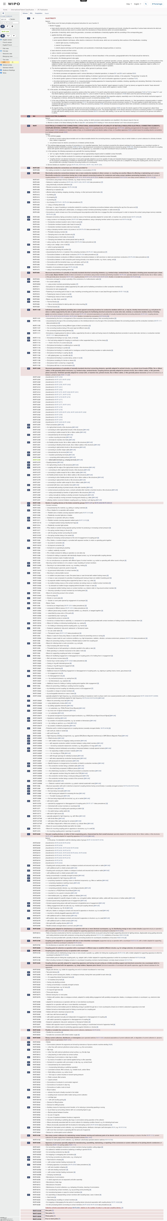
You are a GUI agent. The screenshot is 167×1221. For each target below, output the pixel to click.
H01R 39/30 (36, 1080)
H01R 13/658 (37, 736)
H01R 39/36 (36, 1087)
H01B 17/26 (122, 291)
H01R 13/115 (37, 523)
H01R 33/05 (36, 972)
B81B (95, 122)
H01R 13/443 (37, 595)
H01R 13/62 (36, 656)
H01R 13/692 (37, 796)
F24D (143, 92)
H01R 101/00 (91, 840)
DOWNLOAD (9, 16)
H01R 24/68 (74, 848)
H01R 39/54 (36, 1117)
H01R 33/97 (36, 1024)
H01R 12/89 (36, 497)
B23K (134, 73)
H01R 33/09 (36, 980)
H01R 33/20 (36, 985)
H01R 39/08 (36, 1049)
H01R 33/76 (36, 997)
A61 (86, 71)
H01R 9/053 (36, 284)
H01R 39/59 (36, 1125)
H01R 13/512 (37, 618)
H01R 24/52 (36, 893)
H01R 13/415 (37, 570)
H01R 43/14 (36, 1187)
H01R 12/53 (66, 379)
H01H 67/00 (108, 1140)
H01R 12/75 (66, 394)
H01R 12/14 (36, 392)
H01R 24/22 (58, 855)
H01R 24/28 (58, 848)
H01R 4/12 (36, 195)
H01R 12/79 (58, 410)
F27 (157, 92)
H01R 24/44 (36, 883)
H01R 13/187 (37, 535)
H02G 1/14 (72, 1145)
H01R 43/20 (36, 1195)
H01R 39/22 (36, 1067)
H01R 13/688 (37, 793)
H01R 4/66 (36, 262)
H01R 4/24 (66, 202)
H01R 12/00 (98, 165)
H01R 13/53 (36, 636)
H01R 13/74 (36, 831)
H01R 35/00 (123, 177)
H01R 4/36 (36, 227)
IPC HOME (2, 16)
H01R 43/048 (37, 1165)
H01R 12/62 (58, 390)
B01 (115, 73)
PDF (8, 36)
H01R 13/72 (36, 826)
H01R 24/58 (58, 845)
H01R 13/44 (36, 593)
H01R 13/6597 (37, 778)
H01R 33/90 (77, 943)
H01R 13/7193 (37, 818)
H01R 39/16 (36, 1060)
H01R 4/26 (36, 212)
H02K (110, 1044)
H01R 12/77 (58, 405)
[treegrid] (92, 618)
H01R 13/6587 (37, 753)
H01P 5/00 (121, 128)
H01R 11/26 (36, 358)
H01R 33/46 (36, 990)
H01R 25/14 (36, 933)
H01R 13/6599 (153, 696)
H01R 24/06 (36, 848)
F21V (84, 102)
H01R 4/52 (78, 242)
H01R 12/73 (66, 397)
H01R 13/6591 (37, 763)
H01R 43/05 (36, 1167)
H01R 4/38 (125, 219)
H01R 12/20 (36, 399)
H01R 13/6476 (37, 723)
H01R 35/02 (36, 1032)
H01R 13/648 (144, 696)
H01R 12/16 (36, 394)
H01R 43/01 (36, 1147)
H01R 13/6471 (37, 716)
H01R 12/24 (36, 405)
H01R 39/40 (36, 1095)
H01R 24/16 (36, 860)
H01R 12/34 (36, 417)
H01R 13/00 (59, 177)
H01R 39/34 (36, 1085)
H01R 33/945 (37, 1012)
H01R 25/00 (36, 929)
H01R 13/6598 (37, 781)
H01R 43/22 (36, 1197)
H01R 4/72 (36, 270)
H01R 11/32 (36, 365)
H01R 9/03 (36, 279)
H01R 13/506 (37, 613)
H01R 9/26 (36, 304)
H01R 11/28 (36, 360)
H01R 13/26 (36, 553)
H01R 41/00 (149, 177)
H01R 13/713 (37, 811)
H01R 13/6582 (37, 741)
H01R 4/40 (36, 232)
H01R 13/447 (37, 598)
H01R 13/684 (37, 791)
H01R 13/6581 (37, 738)
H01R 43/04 (36, 1157)
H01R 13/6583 (37, 743)
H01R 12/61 (58, 387)
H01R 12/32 (36, 415)
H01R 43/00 (36, 1143)
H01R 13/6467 (37, 710)
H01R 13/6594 (37, 771)
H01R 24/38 (104, 728)
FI (12, 62)
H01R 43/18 (36, 1192)
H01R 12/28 (36, 410)
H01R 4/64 (36, 259)
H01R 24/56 (93, 698)
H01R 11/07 (36, 328)
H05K (65, 132)
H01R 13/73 (36, 828)
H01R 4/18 (36, 202)
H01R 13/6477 (37, 726)
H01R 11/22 (36, 353)
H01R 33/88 (119, 931)
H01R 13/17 (36, 530)
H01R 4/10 (36, 192)
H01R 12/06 (36, 382)
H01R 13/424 (37, 578)
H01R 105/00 (37, 1216)
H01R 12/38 (36, 422)
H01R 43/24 (36, 1200)
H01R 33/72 (36, 992)
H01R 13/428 (37, 583)
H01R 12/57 (58, 420)
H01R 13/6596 (37, 776)
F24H (149, 92)
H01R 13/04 (36, 510)
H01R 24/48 (36, 888)
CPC (4, 62)
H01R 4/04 (36, 184)
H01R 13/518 (37, 626)
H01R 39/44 (36, 1105)
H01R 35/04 (36, 1035)
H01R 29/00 (65, 316)
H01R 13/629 (37, 671)
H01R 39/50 (36, 1112)
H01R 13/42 (36, 573)
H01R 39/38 (36, 1090)
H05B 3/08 (130, 147)
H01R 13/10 (36, 518)
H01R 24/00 (86, 177)
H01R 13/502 (37, 608)
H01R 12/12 (36, 390)
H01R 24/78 (66, 855)
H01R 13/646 (37, 696)
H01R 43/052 (37, 1170)
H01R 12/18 (36, 397)
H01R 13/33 (36, 558)
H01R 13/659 (37, 761)
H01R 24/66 (66, 848)
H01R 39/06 (36, 1047)
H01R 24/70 (66, 850)
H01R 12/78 (58, 407)
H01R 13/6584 (37, 746)
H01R (34, 126)
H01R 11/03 (36, 321)
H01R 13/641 (37, 688)
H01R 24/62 (36, 906)
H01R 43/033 (37, 1154)
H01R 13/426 (37, 580)
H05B (124, 94)
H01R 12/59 (78, 182)
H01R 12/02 (36, 377)
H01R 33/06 (36, 974)
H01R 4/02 (36, 182)
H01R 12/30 (36, 412)
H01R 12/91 (74, 392)
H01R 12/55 (58, 412)
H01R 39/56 (36, 1120)
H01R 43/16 (36, 1190)
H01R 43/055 (37, 1172)
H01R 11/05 (36, 325)
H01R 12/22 (36, 402)
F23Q (136, 78)
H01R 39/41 (36, 1097)
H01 (34, 116)
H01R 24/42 (36, 880)
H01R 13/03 (36, 508)
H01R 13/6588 (37, 756)
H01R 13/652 (37, 731)
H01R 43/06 (36, 1177)
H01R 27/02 (36, 945)
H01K (135, 149)
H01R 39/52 (36, 1115)
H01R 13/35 (36, 560)
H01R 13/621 (37, 658)
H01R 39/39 (36, 1092)
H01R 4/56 (36, 249)
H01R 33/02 (36, 969)
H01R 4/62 (70, 182)
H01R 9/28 (36, 307)
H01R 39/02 (36, 1042)
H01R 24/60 (66, 853)
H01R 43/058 (37, 1175)
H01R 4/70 (36, 267)
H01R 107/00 (99, 840)
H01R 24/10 (36, 853)
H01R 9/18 (36, 294)
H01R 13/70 (63, 633)
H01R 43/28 (36, 1205)
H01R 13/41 (36, 568)
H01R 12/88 (36, 495)
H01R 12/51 (58, 379)
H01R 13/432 (37, 585)
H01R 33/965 (37, 1022)
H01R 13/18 (36, 533)
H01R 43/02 (36, 1149)
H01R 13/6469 (37, 713)
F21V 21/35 (100, 935)
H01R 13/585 (37, 646)
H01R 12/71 (58, 394)
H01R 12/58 (66, 412)
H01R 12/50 (58, 377)
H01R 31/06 (121, 953)
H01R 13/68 (36, 788)
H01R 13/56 (36, 641)
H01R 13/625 (37, 666)
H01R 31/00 (60, 931)
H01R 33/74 (36, 995)
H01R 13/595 (37, 651)
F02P (99, 78)
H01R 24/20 (58, 853)
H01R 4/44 (36, 237)
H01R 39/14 (36, 1057)
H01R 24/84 (58, 863)
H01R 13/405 (37, 565)
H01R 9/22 (36, 299)
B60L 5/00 (88, 1137)
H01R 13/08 (36, 515)
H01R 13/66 (36, 786)
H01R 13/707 (37, 806)
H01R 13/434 (37, 588)
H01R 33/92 (64, 955)
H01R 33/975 (37, 1027)
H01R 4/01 (36, 180)
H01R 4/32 (36, 222)
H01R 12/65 (86, 182)
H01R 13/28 (36, 555)
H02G (130, 130)
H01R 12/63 (66, 384)
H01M (93, 170)
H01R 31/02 (36, 953)
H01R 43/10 (36, 1182)
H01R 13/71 (90, 803)
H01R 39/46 (36, 1107)
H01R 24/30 (58, 850)
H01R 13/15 (86, 513)
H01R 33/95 (36, 1014)
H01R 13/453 (37, 600)
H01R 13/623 (69, 661)
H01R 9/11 (36, 287)
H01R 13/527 (37, 633)
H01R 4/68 (131, 257)
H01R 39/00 (96, 1030)
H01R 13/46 (36, 603)
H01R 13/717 (37, 813)
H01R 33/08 (36, 977)
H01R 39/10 (36, 1052)
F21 (87, 94)
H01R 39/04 (36, 1044)
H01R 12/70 (78, 177)
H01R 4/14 (36, 197)
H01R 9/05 (36, 282)
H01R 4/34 (36, 224)
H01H (90, 128)
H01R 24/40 (86, 698)
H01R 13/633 (37, 676)
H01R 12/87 (36, 492)
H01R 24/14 (36, 858)
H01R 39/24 (36, 1069)
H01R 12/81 (66, 405)
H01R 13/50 (36, 605)
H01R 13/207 (37, 543)
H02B (56, 130)
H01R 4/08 (71, 187)
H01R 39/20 (36, 1065)
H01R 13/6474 (37, 721)
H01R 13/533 (37, 638)
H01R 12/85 (36, 490)
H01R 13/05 (36, 513)
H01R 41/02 (36, 1140)
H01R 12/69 (5, 31)
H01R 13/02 (36, 505)
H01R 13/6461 (37, 700)
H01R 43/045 (37, 1162)
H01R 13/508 (37, 616)
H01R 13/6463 (37, 703)
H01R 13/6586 (37, 751)
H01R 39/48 (36, 1110)
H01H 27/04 (128, 960)
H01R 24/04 (36, 845)
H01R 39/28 (36, 1077)
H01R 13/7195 (37, 821)
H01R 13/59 (36, 648)
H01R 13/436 (37, 590)
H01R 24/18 (36, 863)
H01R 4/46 (36, 239)
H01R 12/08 (36, 384)
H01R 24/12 (36, 855)
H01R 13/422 (37, 575)
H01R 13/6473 (37, 718)
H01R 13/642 (37, 691)
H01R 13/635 (37, 678)
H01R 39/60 (36, 1127)
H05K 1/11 (64, 375)
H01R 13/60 (36, 653)
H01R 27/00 (36, 941)
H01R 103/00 (37, 1213)
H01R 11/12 (36, 338)
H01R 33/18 (36, 982)
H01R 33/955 (37, 1017)
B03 (121, 73)
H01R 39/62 (36, 1130)
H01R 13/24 (36, 550)
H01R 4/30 (36, 219)
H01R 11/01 (36, 318)
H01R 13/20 (36, 540)
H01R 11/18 (36, 348)
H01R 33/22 (36, 987)
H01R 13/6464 (37, 706)
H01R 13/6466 (37, 708)
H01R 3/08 (36, 170)
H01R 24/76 (58, 860)
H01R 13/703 (37, 803)
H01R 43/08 (36, 1180)
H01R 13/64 (36, 686)
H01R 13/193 (37, 538)
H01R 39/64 (36, 1132)
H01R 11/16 (36, 345)
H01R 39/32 (36, 1082)
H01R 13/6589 (37, 758)
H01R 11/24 (36, 355)
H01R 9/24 (36, 302)
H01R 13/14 (36, 525)
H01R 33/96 (36, 1019)
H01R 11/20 (36, 350)
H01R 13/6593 (37, 768)
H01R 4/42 (36, 234)
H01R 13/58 (36, 643)
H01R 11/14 (36, 340)
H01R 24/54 (36, 895)
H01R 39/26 (36, 1072)
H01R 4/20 (36, 205)
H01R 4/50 (75, 219)
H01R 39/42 (36, 1102)
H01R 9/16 (36, 291)
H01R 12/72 (58, 397)
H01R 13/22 (36, 548)
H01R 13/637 (37, 681)
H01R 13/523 (37, 631)
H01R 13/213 (37, 545)
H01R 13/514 (69, 605)
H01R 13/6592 (37, 766)
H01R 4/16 (36, 200)
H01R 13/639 (37, 683)
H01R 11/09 (36, 330)
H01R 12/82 (66, 392)
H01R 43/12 (36, 1185)
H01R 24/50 (36, 890)
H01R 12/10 (36, 387)
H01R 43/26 (36, 1202)
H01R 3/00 (36, 168)
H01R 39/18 (36, 1062)
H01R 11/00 (90, 165)
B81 (84, 122)
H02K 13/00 (67, 1040)
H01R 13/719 (37, 816)
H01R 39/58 (36, 1122)
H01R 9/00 (82, 165)
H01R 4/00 (75, 165)
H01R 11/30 (36, 363)
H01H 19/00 (100, 1038)
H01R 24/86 (82, 853)
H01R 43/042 (37, 1159)
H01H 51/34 (122, 1127)
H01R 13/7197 (37, 823)
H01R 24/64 (74, 853)
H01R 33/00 (94, 177)
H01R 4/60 (36, 254)
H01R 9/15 (36, 289)
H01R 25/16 (36, 938)
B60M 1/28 (56, 1145)
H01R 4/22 (36, 207)
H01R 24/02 (36, 843)
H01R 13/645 (37, 693)
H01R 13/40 (36, 563)
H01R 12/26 (36, 407)
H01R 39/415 (37, 1100)
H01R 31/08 (36, 960)
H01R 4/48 (36, 242)
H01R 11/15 (36, 343)
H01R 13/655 (37, 733)
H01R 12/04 (36, 379)
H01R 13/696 (37, 798)
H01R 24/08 (36, 850)
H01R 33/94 (139, 957)
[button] (28, 18)
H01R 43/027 (37, 1152)
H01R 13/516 (37, 623)
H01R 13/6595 (37, 773)
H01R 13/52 (36, 628)
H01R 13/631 (37, 673)
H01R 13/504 (37, 611)
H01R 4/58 (36, 252)
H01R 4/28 (36, 217)
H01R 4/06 (36, 187)
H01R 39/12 (36, 1054)
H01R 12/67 (36, 455)
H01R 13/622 (37, 661)
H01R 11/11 (158, 321)
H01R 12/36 (36, 420)
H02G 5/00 (122, 935)
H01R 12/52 (36, 430)
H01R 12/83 (36, 487)
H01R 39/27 (36, 1075)
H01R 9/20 (36, 297)
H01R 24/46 (36, 885)
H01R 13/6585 (37, 748)
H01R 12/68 (36, 457)
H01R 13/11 (36, 520)
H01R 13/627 (37, 668)
